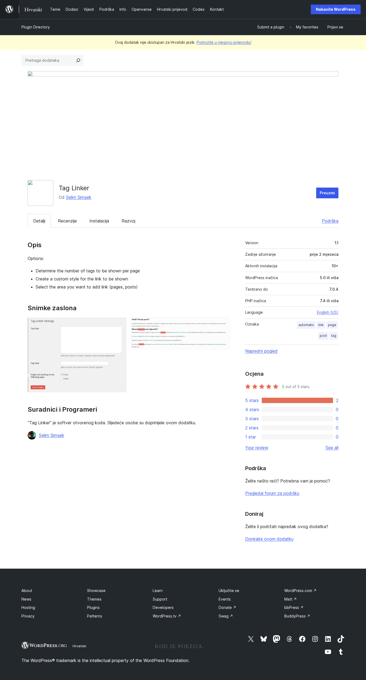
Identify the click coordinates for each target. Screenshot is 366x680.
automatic (306, 325)
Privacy (28, 616)
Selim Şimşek (78, 197)
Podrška (330, 221)
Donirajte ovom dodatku (269, 539)
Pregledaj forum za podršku (272, 493)
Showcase (96, 590)
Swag (226, 616)
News (26, 599)
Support (160, 599)
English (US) (327, 312)
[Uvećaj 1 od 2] (119, 324)
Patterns (94, 616)
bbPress (294, 607)
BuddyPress (297, 616)
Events (225, 599)
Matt (290, 599)
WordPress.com (300, 590)
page (332, 325)
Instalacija (99, 221)
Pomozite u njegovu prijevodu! (224, 42)
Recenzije (67, 221)
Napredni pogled (261, 351)
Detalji (39, 221)
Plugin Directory (35, 27)
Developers (163, 607)
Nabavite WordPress (336, 9)
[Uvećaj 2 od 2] (222, 324)
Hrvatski (79, 646)
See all (332, 447)
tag (333, 336)
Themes (94, 599)
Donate (227, 607)
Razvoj (128, 221)
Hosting (28, 607)
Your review (256, 447)
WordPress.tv (167, 616)
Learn (158, 590)
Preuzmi (327, 193)
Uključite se (229, 590)
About (26, 590)
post (323, 336)
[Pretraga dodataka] (78, 60)
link (321, 325)
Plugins (93, 607)
